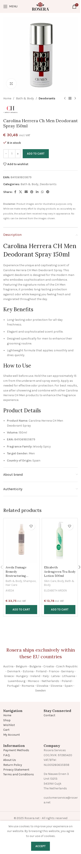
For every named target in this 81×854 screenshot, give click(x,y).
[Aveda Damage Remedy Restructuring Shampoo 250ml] (21, 541)
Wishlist (9, 725)
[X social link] (20, 192)
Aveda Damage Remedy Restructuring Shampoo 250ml (17, 573)
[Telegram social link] (48, 192)
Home (7, 98)
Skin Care (50, 581)
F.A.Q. (6, 755)
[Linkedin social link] (37, 192)
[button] (21, 609)
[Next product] (75, 98)
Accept (40, 846)
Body (60, 581)
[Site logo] (40, 6)
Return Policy (12, 765)
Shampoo (29, 581)
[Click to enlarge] (11, 83)
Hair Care (11, 585)
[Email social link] (26, 192)
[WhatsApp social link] (42, 192)
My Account (11, 735)
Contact (49, 715)
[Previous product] (64, 98)
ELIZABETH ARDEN (55, 590)
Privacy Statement (16, 769)
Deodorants (47, 98)
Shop (7, 720)
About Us (9, 760)
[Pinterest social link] (32, 192)
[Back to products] (70, 98)
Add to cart (35, 153)
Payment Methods (16, 750)
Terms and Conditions (18, 774)
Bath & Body (25, 98)
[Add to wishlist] (31, 526)
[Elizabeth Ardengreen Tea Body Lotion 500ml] (60, 541)
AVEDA (10, 590)
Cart (6, 730)
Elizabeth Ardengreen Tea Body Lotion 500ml (59, 571)
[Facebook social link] (15, 192)
